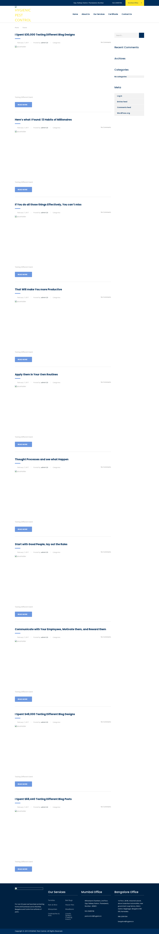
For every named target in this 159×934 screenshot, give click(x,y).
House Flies (69, 905)
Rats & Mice (52, 905)
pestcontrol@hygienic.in (93, 916)
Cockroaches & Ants (53, 914)
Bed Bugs (69, 900)
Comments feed (124, 107)
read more (22, 105)
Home (75, 14)
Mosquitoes (52, 909)
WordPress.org (123, 113)
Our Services (99, 14)
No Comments (106, 42)
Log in (119, 96)
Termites (51, 900)
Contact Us (127, 14)
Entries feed (122, 102)
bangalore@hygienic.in (126, 921)
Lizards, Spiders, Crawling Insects (68, 916)
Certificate (113, 14)
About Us (86, 14)
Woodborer (69, 909)
